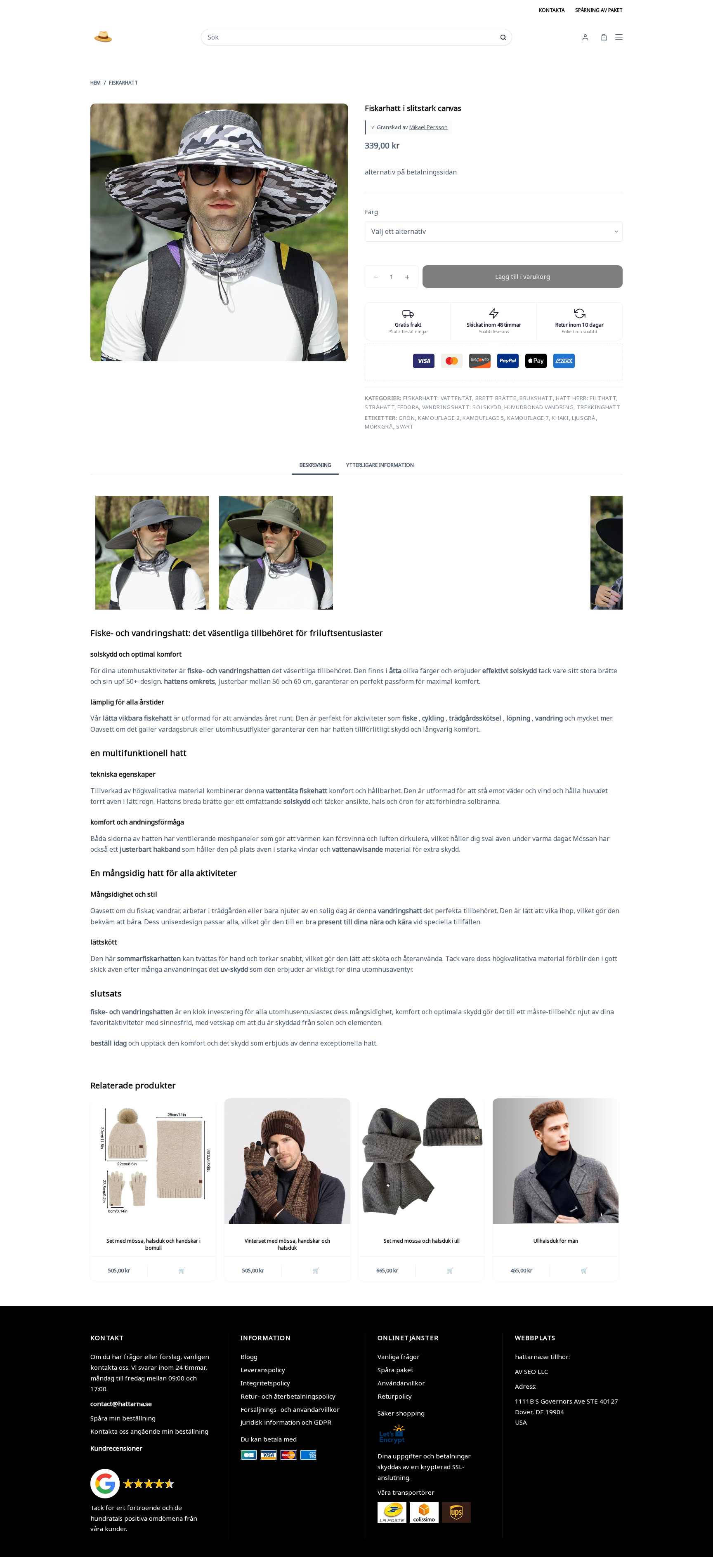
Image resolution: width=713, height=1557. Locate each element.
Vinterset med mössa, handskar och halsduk (287, 1244)
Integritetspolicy (265, 1383)
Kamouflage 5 (483, 418)
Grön (407, 418)
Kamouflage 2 (439, 418)
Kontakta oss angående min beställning (149, 1431)
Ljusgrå (584, 418)
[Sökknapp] (503, 37)
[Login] (585, 37)
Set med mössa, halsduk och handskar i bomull (153, 1244)
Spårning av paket (599, 10)
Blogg (249, 1356)
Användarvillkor (401, 1383)
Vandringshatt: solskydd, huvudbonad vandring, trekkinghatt (521, 407)
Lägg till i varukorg (522, 276)
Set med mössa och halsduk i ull (422, 1240)
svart (405, 426)
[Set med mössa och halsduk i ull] (421, 1161)
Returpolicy (395, 1396)
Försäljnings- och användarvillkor (290, 1409)
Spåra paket (395, 1370)
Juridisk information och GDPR (286, 1422)
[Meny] (619, 37)
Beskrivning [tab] (315, 465)
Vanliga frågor (399, 1356)
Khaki (560, 418)
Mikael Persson (428, 127)
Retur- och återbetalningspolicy (288, 1396)
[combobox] (351, 37)
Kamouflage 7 (528, 418)
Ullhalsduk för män (556, 1240)
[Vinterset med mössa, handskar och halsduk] (287, 1161)
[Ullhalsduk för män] (556, 1161)
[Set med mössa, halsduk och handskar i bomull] (153, 1161)
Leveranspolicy (263, 1370)
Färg (371, 211)
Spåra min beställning (123, 1418)
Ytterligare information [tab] (380, 465)
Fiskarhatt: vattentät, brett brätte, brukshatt (478, 398)
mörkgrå (379, 426)
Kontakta (552, 10)
